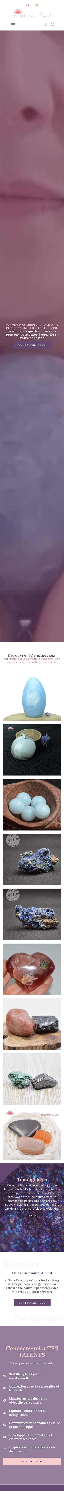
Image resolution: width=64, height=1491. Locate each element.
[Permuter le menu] (13, 24)
